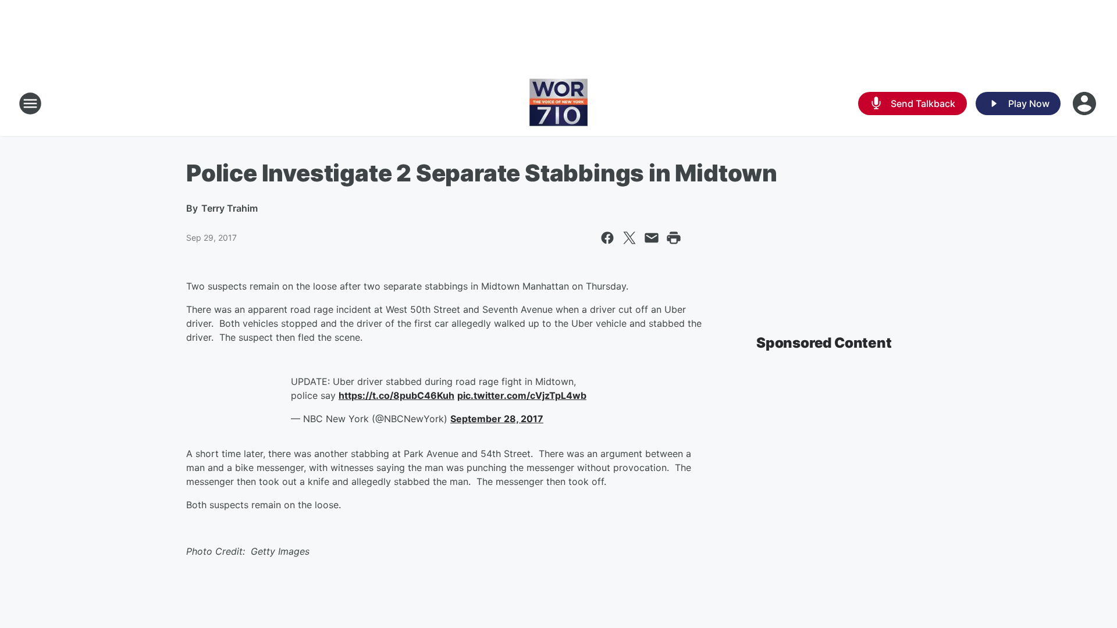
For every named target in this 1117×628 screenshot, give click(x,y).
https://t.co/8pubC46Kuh (396, 395)
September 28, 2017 (496, 418)
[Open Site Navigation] (30, 103)
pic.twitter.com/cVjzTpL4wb (521, 395)
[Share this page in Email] (651, 238)
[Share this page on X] (629, 238)
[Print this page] (674, 238)
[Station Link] (558, 103)
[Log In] (1085, 103)
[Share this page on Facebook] (607, 238)
